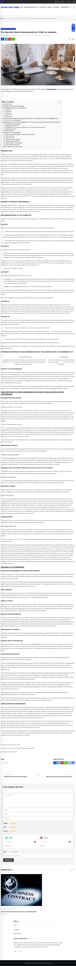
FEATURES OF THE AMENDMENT (12, 132)
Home (21, 7)
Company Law (4, 908)
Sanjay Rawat (6, 35)
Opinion (50, 7)
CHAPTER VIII (8, 116)
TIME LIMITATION (9, 136)
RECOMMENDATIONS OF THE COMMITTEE (15, 108)
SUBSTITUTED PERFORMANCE (13, 139)
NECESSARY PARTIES (10, 129)
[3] (63, 482)
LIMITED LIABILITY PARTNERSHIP (13, 143)
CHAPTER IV (8, 113)
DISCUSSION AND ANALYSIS (12, 144)
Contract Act (12, 908)
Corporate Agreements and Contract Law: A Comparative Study (19, 911)
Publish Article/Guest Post (30, 7)
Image (4, 851)
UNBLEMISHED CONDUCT (11, 125)
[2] (4, 421)
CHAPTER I (8, 110)
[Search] (71, 7)
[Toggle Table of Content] (58, 102)
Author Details (17, 933)
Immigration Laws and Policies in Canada (15, 776)
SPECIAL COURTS (9, 138)
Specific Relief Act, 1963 (7, 182)
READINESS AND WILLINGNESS (13, 124)
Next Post (67, 774)
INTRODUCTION (7, 104)
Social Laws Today (10, 7)
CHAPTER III (8, 111)
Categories (16, 929)
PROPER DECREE (9, 131)
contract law (5, 762)
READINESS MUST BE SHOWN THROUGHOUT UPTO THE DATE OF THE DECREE (25, 127)
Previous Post (10, 774)
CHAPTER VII (8, 115)
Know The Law (43, 7)
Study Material (65, 7)
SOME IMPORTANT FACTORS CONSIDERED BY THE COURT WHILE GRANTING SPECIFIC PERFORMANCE (31, 122)
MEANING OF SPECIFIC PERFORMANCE (13, 106)
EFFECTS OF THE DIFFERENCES (13, 120)
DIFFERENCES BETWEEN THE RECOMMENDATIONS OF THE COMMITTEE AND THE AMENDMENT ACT (31, 118)
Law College (56, 7)
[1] (21, 380)
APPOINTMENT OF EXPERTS (12, 141)
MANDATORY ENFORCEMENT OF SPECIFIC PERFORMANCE (20, 134)
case (15, 520)
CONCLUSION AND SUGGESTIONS (12, 146)
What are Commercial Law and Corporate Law (59, 776)
